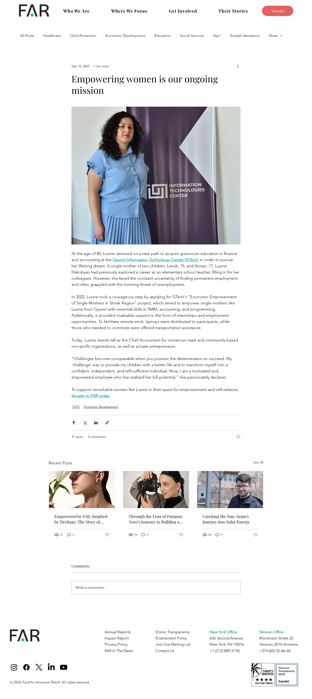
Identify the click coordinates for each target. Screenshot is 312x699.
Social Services (192, 35)
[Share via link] (107, 422)
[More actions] (238, 66)
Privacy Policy (116, 644)
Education (162, 35)
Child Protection (83, 35)
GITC (76, 407)
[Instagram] (14, 667)
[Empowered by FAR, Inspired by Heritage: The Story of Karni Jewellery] (82, 489)
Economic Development (125, 35)
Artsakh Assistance (245, 35)
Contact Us (165, 650)
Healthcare (52, 35)
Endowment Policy (171, 638)
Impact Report (117, 638)
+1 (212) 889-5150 (225, 650)
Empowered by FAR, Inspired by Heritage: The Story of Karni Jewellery (80, 519)
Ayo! (217, 35)
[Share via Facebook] (73, 422)
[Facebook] (26, 667)
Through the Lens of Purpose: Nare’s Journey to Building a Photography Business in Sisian (156, 519)
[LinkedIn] (51, 667)
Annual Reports (118, 632)
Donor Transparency (173, 632)
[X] (39, 667)
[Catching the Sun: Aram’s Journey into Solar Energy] (230, 489)
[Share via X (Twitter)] (85, 422)
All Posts (27, 35)
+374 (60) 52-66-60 (275, 650)
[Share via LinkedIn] (96, 422)
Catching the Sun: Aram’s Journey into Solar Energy (226, 519)
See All (258, 462)
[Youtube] (63, 667)
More (273, 35)
